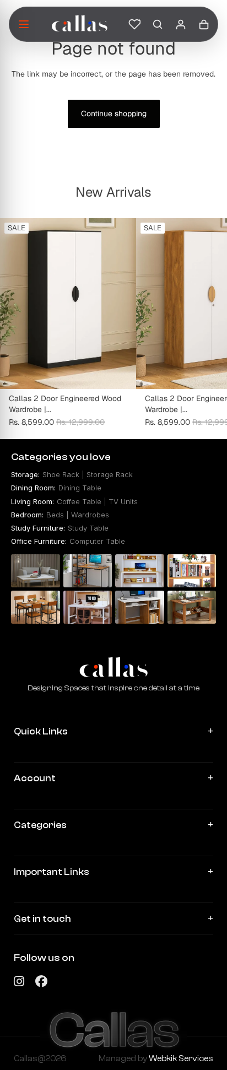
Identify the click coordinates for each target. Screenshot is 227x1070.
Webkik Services (181, 1058)
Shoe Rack (60, 474)
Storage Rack (110, 474)
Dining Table (79, 487)
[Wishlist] (134, 24)
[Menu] (24, 24)
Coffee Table (79, 501)
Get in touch (42, 919)
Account (35, 778)
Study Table (88, 527)
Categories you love (61, 457)
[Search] (158, 24)
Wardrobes (90, 514)
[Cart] (204, 24)
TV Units (123, 501)
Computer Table (97, 541)
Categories (40, 825)
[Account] (181, 24)
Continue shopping (114, 113)
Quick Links (41, 731)
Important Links (51, 872)
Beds (55, 514)
